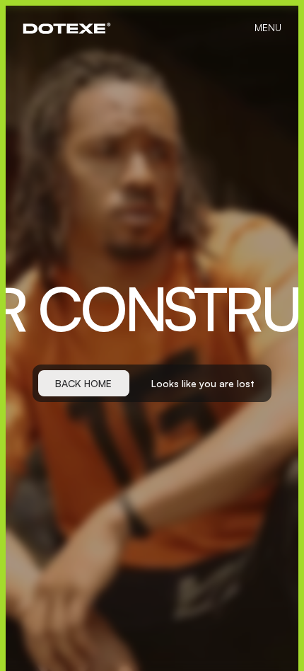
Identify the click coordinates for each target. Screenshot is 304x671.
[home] (67, 28)
